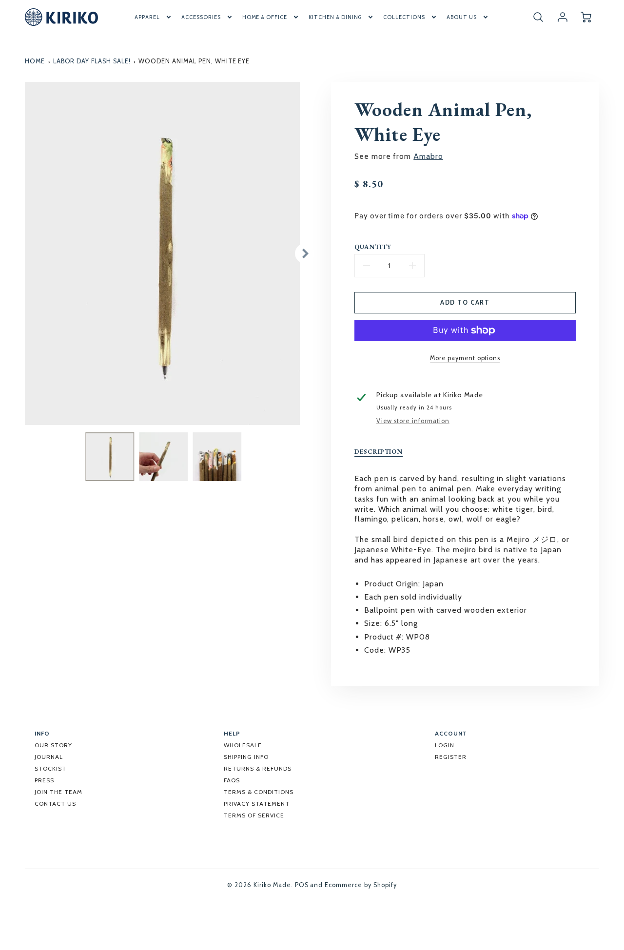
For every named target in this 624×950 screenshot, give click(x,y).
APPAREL (147, 17)
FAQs (232, 780)
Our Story (53, 745)
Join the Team (58, 791)
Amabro (428, 156)
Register (451, 756)
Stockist (50, 768)
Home (35, 61)
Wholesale (243, 745)
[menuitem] (153, 17)
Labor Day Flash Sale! (92, 61)
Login (444, 745)
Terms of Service (254, 815)
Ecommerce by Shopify (360, 885)
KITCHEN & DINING (335, 17)
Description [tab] (378, 452)
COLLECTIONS (404, 17)
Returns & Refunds (257, 768)
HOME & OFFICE (264, 17)
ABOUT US (462, 17)
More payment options (465, 358)
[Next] (304, 253)
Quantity (372, 247)
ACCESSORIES (201, 17)
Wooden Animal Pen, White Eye (194, 61)
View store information (412, 421)
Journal (49, 756)
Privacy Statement (256, 803)
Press (44, 780)
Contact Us (55, 803)
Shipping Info (246, 756)
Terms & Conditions (258, 791)
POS (302, 885)
